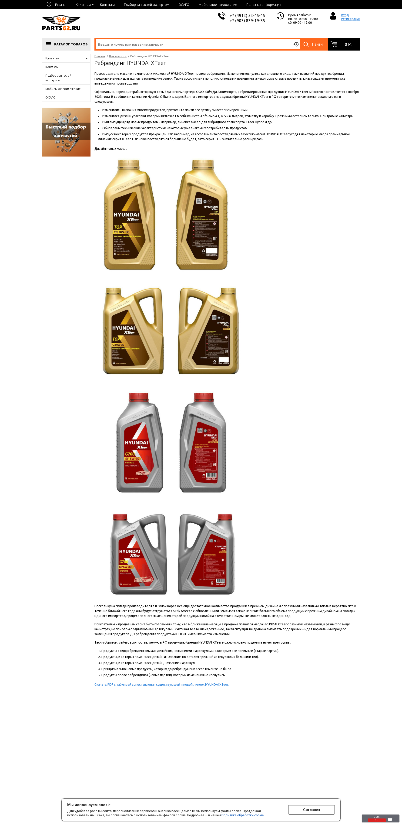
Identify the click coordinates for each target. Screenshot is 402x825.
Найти (317, 44)
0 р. (348, 44)
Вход (345, 15)
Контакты (107, 5)
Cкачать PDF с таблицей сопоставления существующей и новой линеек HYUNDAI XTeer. (161, 684)
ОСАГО (183, 5)
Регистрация (350, 19)
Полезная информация (263, 5)
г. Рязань (59, 5)
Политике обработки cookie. (243, 815)
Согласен (311, 810)
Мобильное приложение (218, 5)
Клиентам (83, 5)
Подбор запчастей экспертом (146, 5)
